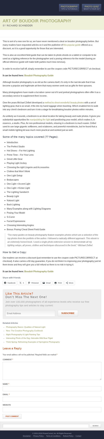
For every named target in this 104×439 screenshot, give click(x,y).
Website (7, 405)
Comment (8, 360)
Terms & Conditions (53, 436)
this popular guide (72, 45)
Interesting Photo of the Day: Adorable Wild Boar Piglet (29, 338)
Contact (78, 436)
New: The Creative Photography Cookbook (24, 331)
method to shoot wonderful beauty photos (64, 102)
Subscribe (67, 313)
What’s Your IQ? (92, 7)
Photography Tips (10, 33)
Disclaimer (27, 436)
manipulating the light (40, 119)
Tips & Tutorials (69, 7)
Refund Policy (68, 436)
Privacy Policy (38, 436)
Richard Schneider (20, 25)
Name (6, 384)
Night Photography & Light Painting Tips (23, 334)
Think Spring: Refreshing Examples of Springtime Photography (33, 342)
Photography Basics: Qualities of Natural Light (25, 327)
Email (6, 395)
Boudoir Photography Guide (38, 75)
